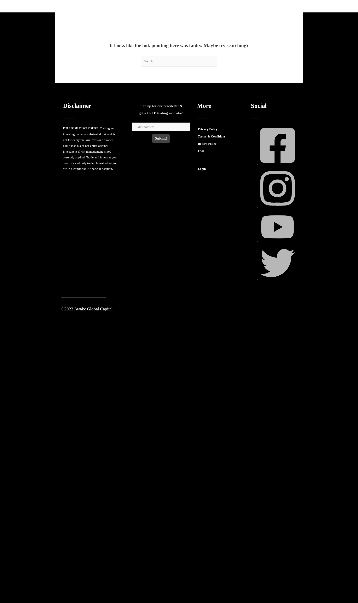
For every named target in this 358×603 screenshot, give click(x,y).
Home (185, 6)
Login (284, 6)
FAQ (201, 151)
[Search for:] (179, 61)
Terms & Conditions (211, 136)
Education (231, 6)
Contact (267, 6)
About (250, 6)
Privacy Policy (208, 129)
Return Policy (207, 143)
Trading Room (206, 6)
